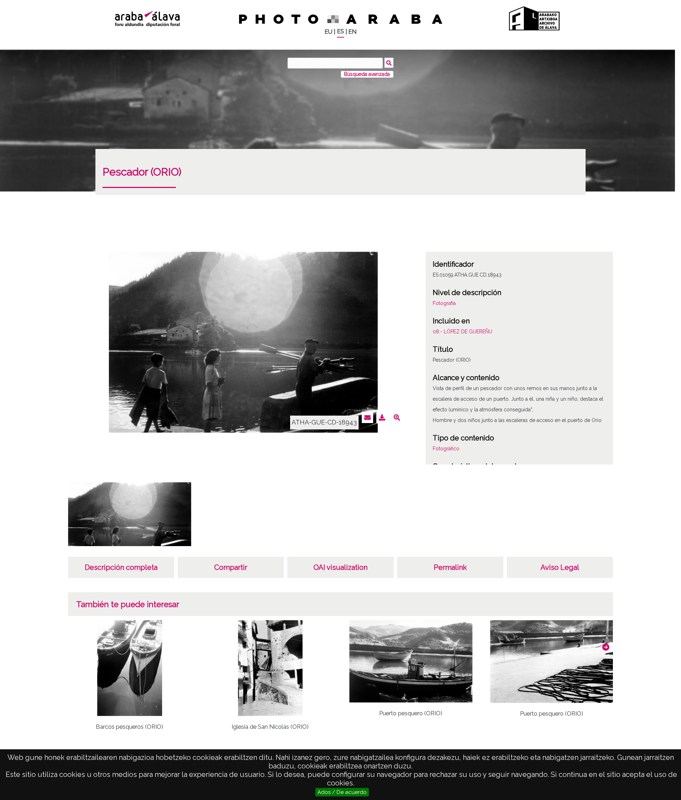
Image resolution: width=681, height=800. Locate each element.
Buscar (389, 62)
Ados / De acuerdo (342, 792)
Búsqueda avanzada (367, 74)
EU (328, 31)
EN (352, 31)
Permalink (450, 567)
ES (340, 31)
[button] (605, 647)
